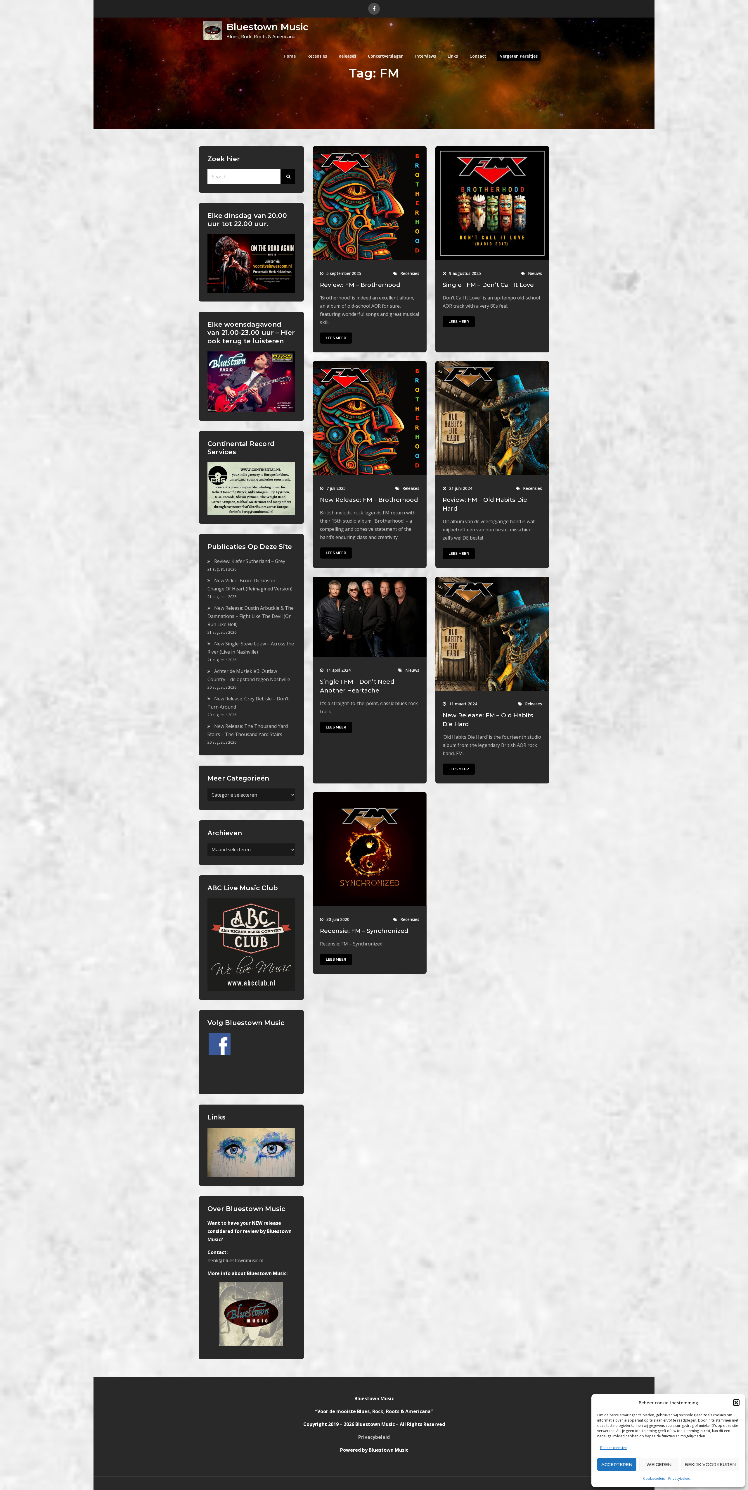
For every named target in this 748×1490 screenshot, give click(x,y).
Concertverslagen (386, 56)
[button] (736, 1402)
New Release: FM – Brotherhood (369, 499)
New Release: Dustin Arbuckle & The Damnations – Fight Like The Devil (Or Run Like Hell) (250, 616)
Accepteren (617, 1464)
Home (290, 56)
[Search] (287, 176)
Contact (478, 56)
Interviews (425, 56)
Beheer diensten (613, 1447)
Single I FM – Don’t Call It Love (488, 284)
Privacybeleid (679, 1478)
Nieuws (535, 273)
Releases (347, 56)
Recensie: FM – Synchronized (364, 930)
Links (453, 56)
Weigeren (659, 1464)
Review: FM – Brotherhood (360, 284)
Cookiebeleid (654, 1478)
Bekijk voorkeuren (710, 1464)
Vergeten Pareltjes (519, 56)
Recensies (317, 56)
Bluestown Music (267, 26)
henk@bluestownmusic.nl (235, 1260)
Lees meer (336, 338)
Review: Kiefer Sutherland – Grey (249, 561)
